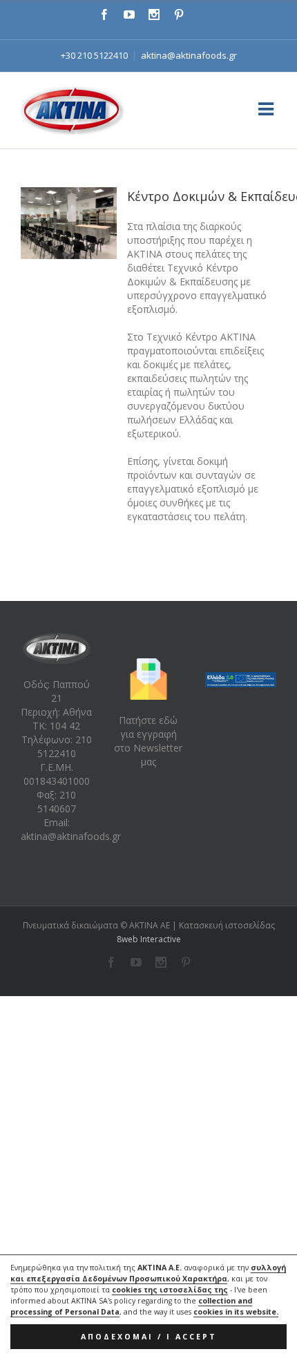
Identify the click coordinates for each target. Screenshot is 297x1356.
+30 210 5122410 (94, 55)
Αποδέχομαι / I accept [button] (149, 1336)
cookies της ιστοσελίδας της (170, 1290)
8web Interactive (149, 939)
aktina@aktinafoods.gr (189, 55)
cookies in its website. (235, 1312)
